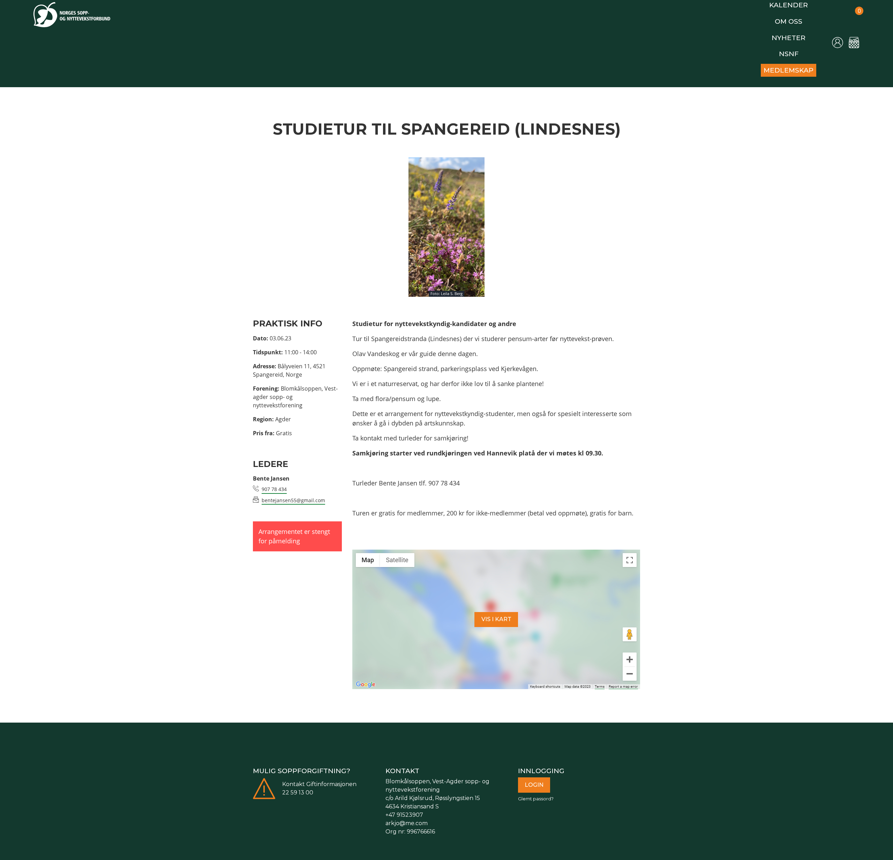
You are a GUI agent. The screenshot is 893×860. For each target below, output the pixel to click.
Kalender (792, 4)
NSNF (792, 48)
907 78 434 (274, 480)
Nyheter (792, 33)
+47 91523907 (404, 806)
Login (534, 776)
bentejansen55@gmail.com (293, 492)
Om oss (792, 18)
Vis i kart (496, 611)
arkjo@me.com (406, 815)
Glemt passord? (536, 790)
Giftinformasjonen (331, 775)
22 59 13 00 (297, 784)
